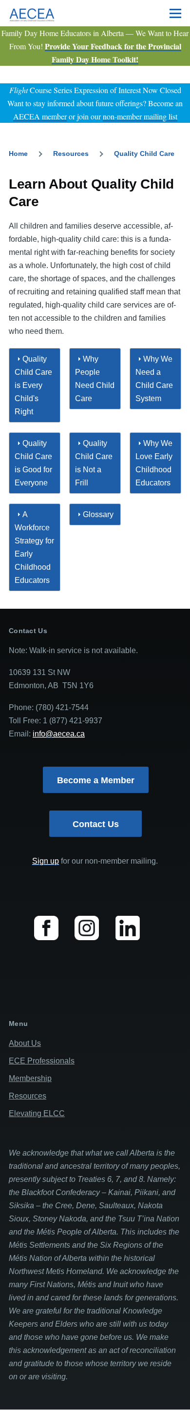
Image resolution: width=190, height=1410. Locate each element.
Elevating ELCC (37, 1113)
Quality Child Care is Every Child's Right (33, 385)
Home (18, 153)
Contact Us (96, 824)
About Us (25, 1043)
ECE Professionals (42, 1061)
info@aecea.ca (59, 734)
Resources (71, 153)
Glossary (98, 514)
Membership (30, 1078)
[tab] (34, 385)
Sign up (45, 861)
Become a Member (95, 780)
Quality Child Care (144, 153)
